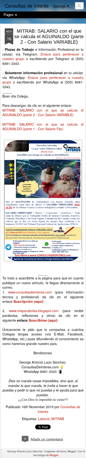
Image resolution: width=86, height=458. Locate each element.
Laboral (43, 418)
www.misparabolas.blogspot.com (34, 310)
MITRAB (57, 418)
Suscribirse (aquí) (43, 320)
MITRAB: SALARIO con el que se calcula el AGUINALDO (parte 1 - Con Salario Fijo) (43, 126)
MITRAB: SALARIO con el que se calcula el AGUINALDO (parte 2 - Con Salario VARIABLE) (49, 36)
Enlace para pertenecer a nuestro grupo (43, 56)
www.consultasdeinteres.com (30, 292)
